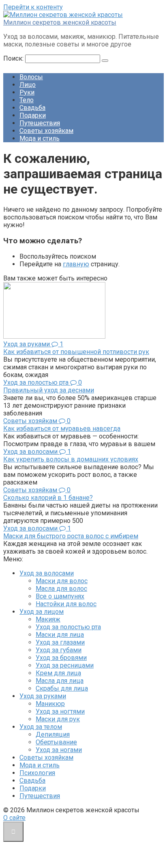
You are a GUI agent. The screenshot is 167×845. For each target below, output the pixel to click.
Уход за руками (42, 696)
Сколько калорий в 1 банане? (48, 498)
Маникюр (50, 704)
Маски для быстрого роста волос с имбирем (70, 536)
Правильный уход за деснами (48, 390)
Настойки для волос (66, 604)
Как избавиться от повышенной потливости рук (76, 352)
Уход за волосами (46, 573)
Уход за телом (40, 727)
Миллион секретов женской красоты (59, 22)
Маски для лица (60, 634)
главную (76, 264)
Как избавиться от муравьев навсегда (61, 428)
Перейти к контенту (33, 7)
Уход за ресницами (65, 665)
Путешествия (39, 123)
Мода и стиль (39, 138)
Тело (26, 100)
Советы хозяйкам (46, 131)
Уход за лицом (41, 611)
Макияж (48, 619)
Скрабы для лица (62, 688)
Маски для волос (62, 581)
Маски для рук (58, 719)
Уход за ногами (59, 750)
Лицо (27, 85)
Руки (26, 92)
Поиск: (14, 58)
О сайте (14, 818)
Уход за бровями (61, 658)
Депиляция (53, 734)
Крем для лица (58, 673)
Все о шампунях (60, 596)
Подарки (32, 115)
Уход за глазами (60, 642)
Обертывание (56, 742)
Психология (37, 773)
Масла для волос (61, 588)
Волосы (31, 77)
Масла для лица (60, 681)
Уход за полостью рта (68, 627)
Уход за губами (58, 650)
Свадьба (32, 108)
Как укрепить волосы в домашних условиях (70, 459)
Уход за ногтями (60, 711)
